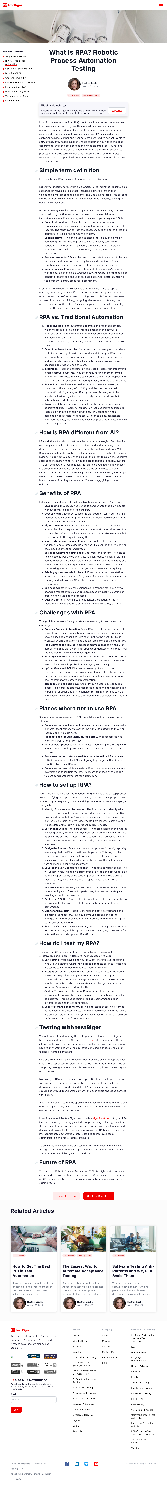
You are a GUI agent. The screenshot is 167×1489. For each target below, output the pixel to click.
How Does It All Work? (84, 1398)
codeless (88, 1040)
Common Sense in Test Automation (143, 1416)
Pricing (76, 1335)
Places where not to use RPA (20, 82)
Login (76, 1426)
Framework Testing (141, 1393)
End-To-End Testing (141, 1388)
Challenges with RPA (16, 77)
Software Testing (140, 1382)
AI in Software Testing (84, 1357)
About (105, 1335)
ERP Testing (137, 1399)
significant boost (102, 1118)
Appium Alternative (83, 1409)
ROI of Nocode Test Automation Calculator (143, 1433)
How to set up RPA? (15, 87)
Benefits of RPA (13, 73)
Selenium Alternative (83, 1404)
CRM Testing (137, 1404)
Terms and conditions (20, 1464)
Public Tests (79, 1431)
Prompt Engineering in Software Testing (84, 1372)
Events (134, 1377)
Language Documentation (139, 1359)
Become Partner (110, 1357)
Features (77, 1346)
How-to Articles (139, 1366)
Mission (106, 1341)
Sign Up (77, 1420)
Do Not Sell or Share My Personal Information (31, 1474)
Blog (104, 1363)
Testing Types (84, 1255)
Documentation (139, 1352)
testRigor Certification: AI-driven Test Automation (143, 1338)
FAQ (133, 1347)
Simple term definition (16, 56)
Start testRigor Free (98, 1196)
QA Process (73, 95)
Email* (14, 1394)
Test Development (91, 95)
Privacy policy (40, 1464)
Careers (106, 1346)
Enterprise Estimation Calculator (142, 1425)
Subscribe (117, 110)
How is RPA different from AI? (20, 68)
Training (135, 1448)
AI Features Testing (83, 1387)
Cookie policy (17, 1469)
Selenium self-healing (142, 1409)
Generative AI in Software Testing (82, 1364)
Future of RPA (12, 100)
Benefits (77, 1352)
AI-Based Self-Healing (84, 1393)
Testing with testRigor (16, 96)
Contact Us (108, 1352)
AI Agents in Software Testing (84, 1380)
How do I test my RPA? (17, 91)
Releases (135, 1371)
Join (16, 1409)
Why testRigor (80, 1341)
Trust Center (16, 1479)
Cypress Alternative (83, 1415)
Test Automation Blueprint (139, 1441)
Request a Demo (66, 1196)
